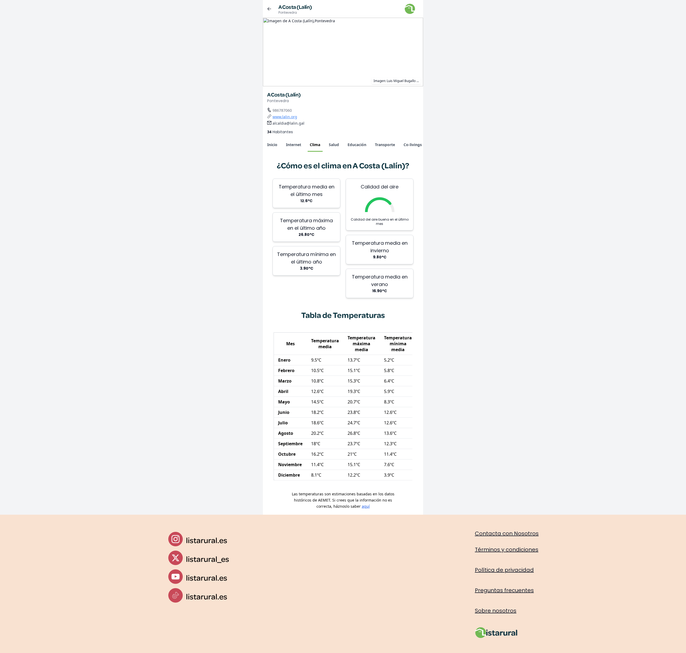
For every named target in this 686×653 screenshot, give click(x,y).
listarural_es (207, 559)
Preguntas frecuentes (504, 590)
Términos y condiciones (506, 549)
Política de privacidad (504, 570)
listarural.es (206, 540)
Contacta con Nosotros (507, 533)
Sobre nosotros (495, 610)
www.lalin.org (285, 116)
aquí (366, 506)
